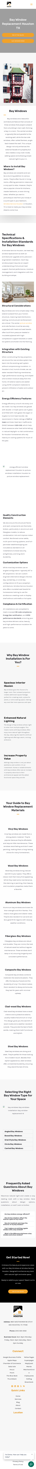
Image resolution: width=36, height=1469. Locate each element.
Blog (18, 1402)
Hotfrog (29, 1379)
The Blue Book (12, 1376)
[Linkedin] (15, 1386)
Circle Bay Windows (13, 1144)
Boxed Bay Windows (13, 1136)
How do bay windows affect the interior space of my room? (15, 1218)
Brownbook (29, 1382)
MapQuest (29, 1363)
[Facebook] (12, 1386)
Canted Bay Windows (14, 1148)
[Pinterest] (18, 1386)
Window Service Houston (13, 204)
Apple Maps (12, 1360)
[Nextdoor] (24, 1386)
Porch (12, 1373)
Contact (18, 1408)
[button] (18, 1131)
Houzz (12, 1369)
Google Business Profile (12, 1357)
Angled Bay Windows (14, 1131)
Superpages (29, 1360)
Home (18, 1396)
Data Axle (12, 1366)
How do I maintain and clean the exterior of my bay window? (15, 1223)
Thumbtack (12, 1379)
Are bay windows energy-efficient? (17, 1214)
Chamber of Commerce (12, 1363)
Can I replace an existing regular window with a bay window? (15, 1229)
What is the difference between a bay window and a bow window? (17, 1234)
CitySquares (29, 1376)
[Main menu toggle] (31, 4)
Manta (29, 1366)
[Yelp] (21, 1386)
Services (18, 1399)
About (18, 1405)
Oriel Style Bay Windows (15, 1140)
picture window (26, 323)
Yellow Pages (29, 1357)
